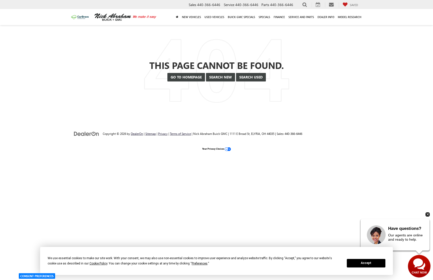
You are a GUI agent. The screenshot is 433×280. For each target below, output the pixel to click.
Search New (220, 77)
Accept (366, 263)
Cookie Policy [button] (98, 263)
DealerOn (137, 134)
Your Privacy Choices (213, 148)
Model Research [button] (349, 17)
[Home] (177, 17)
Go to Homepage (186, 77)
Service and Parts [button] (301, 17)
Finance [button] (279, 17)
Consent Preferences (37, 276)
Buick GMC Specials (241, 17)
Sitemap (150, 134)
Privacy (163, 134)
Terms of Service (180, 134)
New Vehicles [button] (191, 17)
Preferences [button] (199, 263)
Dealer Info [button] (325, 17)
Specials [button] (264, 17)
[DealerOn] (86, 133)
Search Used (251, 77)
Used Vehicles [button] (214, 17)
